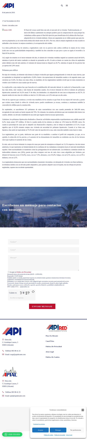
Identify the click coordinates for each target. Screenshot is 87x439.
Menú (67, 5)
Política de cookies (48, 435)
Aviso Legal (69, 435)
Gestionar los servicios (39, 424)
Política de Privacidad (24, 272)
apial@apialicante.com (17, 396)
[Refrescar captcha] (33, 291)
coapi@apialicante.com (18, 354)
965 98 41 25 (16, 351)
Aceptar (40, 430)
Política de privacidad (59, 435)
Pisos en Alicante (52, 336)
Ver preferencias (75, 430)
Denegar (58, 430)
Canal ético (50, 341)
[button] (83, 410)
